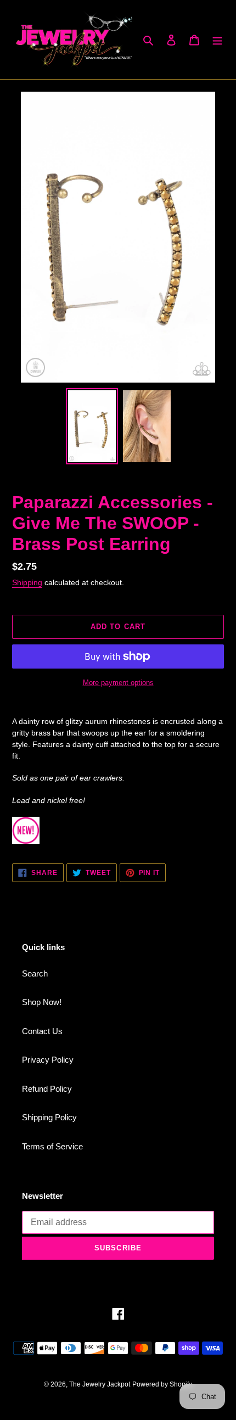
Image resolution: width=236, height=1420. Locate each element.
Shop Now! (41, 1002)
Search (35, 973)
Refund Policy (47, 1088)
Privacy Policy (48, 1059)
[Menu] (217, 40)
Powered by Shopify (162, 1384)
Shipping (27, 582)
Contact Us (42, 1031)
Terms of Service (52, 1146)
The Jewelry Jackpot (99, 1384)
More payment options (118, 682)
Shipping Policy (49, 1117)
